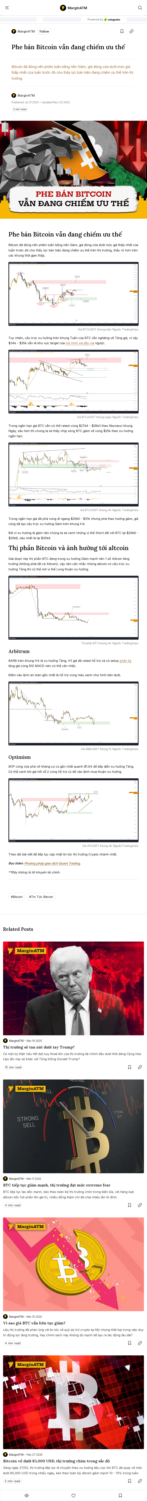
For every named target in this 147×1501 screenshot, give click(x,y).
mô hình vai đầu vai (80, 343)
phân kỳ (125, 661)
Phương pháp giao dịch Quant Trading (52, 863)
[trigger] (140, 8)
